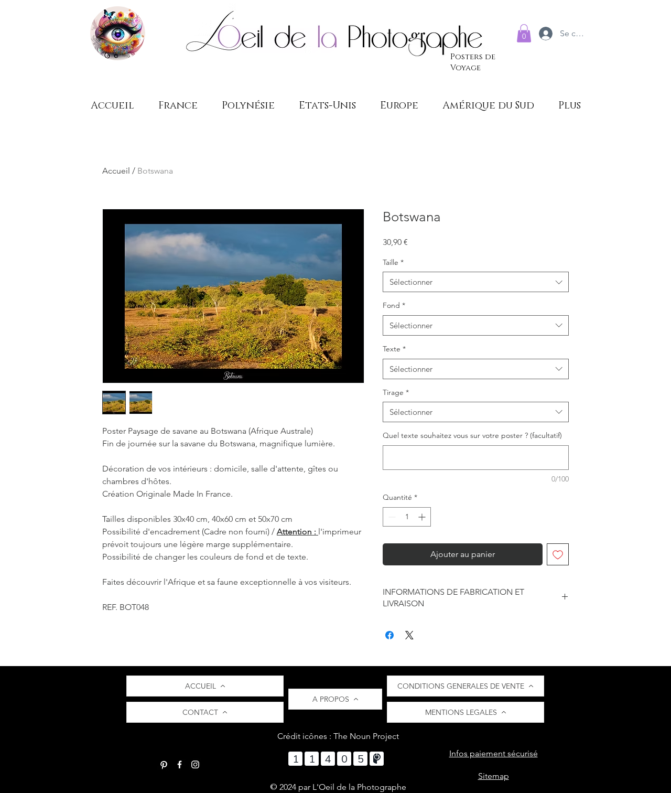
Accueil (116, 171)
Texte (394, 348)
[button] (524, 33)
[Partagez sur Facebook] (389, 635)
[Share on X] (409, 635)
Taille (393, 262)
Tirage (396, 392)
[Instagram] (195, 764)
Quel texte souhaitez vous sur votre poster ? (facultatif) (472, 435)
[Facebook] (179, 764)
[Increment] (422, 517)
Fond (394, 305)
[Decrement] (390, 517)
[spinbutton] (406, 517)
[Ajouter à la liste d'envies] (558, 554)
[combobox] (476, 282)
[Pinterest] (163, 764)
